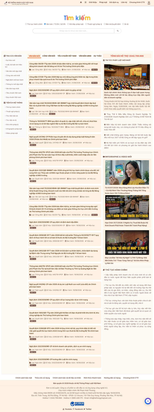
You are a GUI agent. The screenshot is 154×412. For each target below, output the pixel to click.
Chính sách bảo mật (23, 378)
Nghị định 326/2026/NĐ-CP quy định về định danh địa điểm (53, 222)
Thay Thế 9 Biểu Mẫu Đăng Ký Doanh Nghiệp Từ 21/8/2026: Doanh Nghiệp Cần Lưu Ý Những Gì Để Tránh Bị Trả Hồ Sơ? (127, 116)
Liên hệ (124, 2)
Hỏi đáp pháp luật (76, 24)
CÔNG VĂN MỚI (48, 56)
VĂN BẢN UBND (85, 56)
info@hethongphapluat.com (100, 398)
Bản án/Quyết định (113, 24)
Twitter (88, 409)
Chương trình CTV (137, 2)
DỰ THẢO (97, 56)
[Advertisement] (77, 41)
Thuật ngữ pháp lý (94, 24)
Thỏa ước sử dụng (42, 378)
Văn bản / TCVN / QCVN (55, 24)
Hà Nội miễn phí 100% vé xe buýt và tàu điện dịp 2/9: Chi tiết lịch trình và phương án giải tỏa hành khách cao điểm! (127, 145)
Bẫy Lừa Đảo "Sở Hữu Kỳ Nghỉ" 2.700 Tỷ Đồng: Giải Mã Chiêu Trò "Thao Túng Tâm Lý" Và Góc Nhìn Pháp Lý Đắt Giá (127, 260)
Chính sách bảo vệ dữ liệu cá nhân (67, 378)
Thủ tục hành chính (34, 24)
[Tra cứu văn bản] (77, 18)
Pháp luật (103, 2)
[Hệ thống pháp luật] (18, 3)
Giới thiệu (93, 2)
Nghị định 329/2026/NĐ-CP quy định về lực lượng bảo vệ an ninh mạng (58, 300)
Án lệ (126, 24)
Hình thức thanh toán (92, 378)
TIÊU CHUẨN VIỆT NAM (66, 56)
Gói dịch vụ (114, 2)
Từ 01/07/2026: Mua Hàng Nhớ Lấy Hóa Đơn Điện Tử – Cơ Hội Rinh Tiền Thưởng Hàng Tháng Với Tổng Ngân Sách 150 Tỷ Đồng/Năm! (127, 190)
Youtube (68, 409)
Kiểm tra (94, 69)
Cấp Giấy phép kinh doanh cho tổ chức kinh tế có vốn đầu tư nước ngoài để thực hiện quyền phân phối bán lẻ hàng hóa (127, 277)
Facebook (78, 409)
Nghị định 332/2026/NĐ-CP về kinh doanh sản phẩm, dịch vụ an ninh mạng (60, 346)
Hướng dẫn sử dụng (112, 378)
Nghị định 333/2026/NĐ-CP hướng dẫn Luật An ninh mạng (53, 359)
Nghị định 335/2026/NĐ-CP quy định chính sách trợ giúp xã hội (55, 90)
